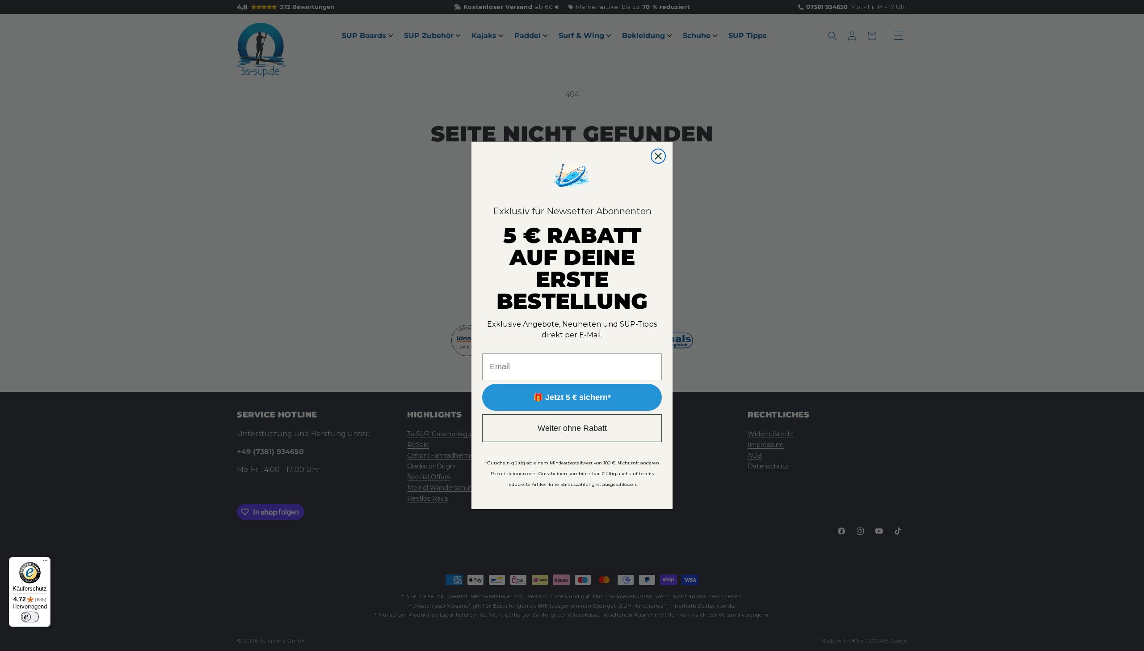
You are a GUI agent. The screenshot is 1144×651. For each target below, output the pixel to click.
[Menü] (45, 562)
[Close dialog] (658, 156)
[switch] (30, 617)
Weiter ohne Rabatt (572, 428)
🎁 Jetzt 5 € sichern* (572, 397)
